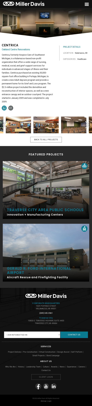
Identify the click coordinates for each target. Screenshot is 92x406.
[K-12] (84, 166)
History (21, 367)
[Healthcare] (4, 110)
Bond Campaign (53, 355)
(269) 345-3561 (46, 313)
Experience (71, 367)
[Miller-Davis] (24, 6)
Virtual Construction (47, 352)
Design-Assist (63, 352)
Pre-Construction (30, 352)
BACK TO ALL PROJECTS (46, 139)
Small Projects (38, 355)
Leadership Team (33, 367)
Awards (54, 367)
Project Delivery (14, 352)
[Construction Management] (10, 110)
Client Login (46, 377)
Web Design (39, 404)
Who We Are (10, 367)
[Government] (84, 229)
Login (49, 401)
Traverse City (46, 317)
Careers (81, 367)
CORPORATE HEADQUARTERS (46, 303)
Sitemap (43, 401)
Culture (46, 367)
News (62, 367)
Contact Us (46, 370)
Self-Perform (76, 352)
